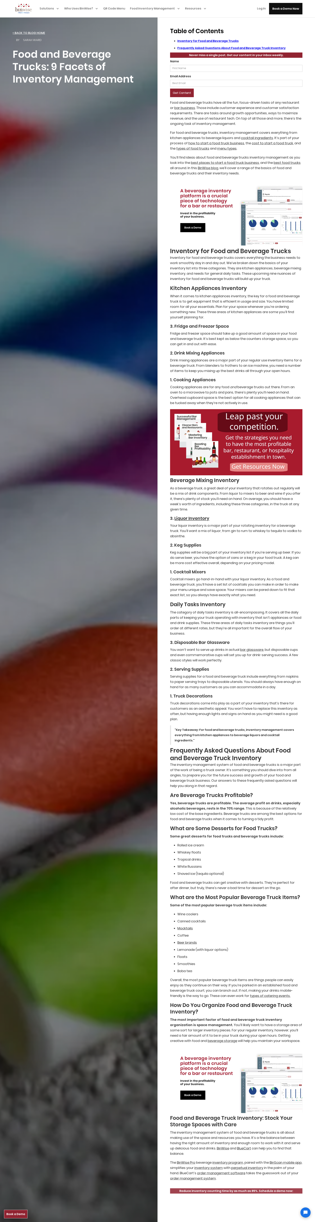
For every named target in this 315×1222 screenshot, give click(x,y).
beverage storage (222, 1040)
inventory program (227, 1162)
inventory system (208, 1168)
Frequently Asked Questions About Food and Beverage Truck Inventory (231, 48)
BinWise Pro (186, 1162)
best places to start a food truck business (225, 162)
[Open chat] (305, 1212)
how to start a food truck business (216, 143)
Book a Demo (15, 1214)
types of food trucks (192, 148)
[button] (50, 8)
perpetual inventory (247, 1168)
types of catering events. (270, 995)
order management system (193, 1178)
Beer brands (187, 942)
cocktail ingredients (257, 138)
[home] (25, 8)
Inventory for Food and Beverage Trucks (208, 41)
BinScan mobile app (286, 1162)
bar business (184, 108)
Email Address (180, 76)
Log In (261, 8)
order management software (221, 1173)
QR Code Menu (114, 8)
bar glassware (251, 649)
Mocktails (185, 928)
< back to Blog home (29, 33)
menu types (227, 148)
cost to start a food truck (272, 143)
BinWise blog (208, 168)
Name (174, 61)
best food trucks (287, 162)
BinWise (223, 1148)
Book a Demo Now (285, 9)
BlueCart (244, 1148)
